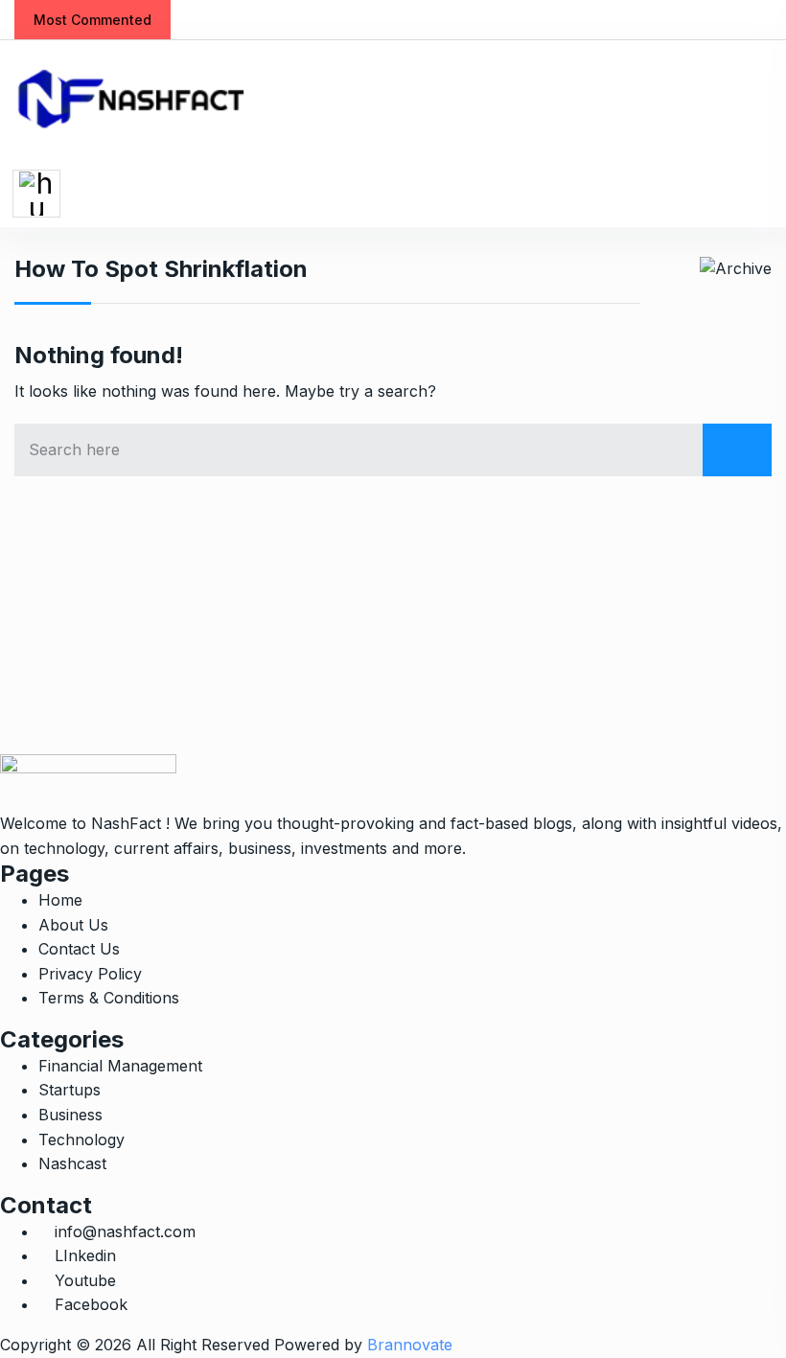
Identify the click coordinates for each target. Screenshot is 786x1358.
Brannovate (409, 1344)
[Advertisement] (393, 620)
